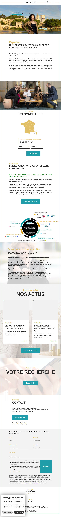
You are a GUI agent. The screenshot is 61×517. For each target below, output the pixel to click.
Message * (12, 452)
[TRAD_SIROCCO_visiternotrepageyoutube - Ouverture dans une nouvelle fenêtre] (17, 423)
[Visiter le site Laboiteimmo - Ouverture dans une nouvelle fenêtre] (30, 512)
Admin (36, 507)
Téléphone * (13, 445)
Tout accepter (19, 512)
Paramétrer (7, 512)
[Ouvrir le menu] (53, 2)
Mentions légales (30, 507)
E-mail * (35, 445)
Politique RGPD (41, 507)
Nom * (11, 437)
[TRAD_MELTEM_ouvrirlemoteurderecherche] (47, 2)
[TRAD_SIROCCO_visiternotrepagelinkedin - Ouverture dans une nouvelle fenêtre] (25, 423)
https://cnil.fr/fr (41, 478)
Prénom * (36, 437)
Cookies (47, 507)
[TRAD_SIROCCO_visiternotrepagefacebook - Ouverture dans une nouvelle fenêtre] (13, 423)
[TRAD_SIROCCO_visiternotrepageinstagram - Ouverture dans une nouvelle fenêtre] (21, 423)
